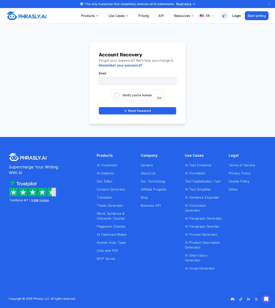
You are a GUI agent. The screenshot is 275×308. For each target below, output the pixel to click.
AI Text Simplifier (198, 189)
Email (102, 73)
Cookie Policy (239, 181)
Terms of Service (242, 165)
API (161, 16)
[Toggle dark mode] (224, 16)
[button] (266, 299)
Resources (182, 16)
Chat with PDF (108, 251)
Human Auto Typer (111, 243)
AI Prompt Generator (201, 234)
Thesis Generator (110, 205)
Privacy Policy (239, 173)
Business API (151, 205)
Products (88, 16)
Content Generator (111, 189)
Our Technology (153, 181)
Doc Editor (105, 181)
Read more (183, 4)
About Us (148, 173)
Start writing (257, 16)
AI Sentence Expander (202, 197)
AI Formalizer (195, 173)
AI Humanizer (107, 165)
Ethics (233, 189)
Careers (147, 165)
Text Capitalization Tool (202, 181)
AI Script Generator (200, 268)
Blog (144, 197)
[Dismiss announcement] (269, 4)
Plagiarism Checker (111, 226)
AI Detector (105, 173)
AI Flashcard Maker (112, 234)
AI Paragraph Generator (203, 218)
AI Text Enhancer (198, 165)
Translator (105, 197)
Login (236, 16)
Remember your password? (120, 65)
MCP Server (106, 259)
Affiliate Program (153, 189)
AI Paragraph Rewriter (202, 226)
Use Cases (117, 16)
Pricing (143, 16)
